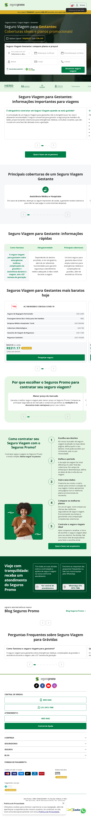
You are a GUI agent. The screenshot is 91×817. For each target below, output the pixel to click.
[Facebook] (42, 686)
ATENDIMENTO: (11, 713)
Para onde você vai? (18, 52)
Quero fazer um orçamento (45, 154)
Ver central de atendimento (47, 586)
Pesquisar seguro (45, 357)
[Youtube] (48, 686)
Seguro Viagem (23, 22)
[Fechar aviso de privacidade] (63, 803)
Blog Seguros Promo (75, 611)
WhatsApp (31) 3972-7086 (75, 586)
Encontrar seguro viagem (73, 69)
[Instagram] (54, 686)
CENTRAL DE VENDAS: (14, 694)
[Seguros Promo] (15, 6)
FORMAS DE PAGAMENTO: (16, 762)
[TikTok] (36, 686)
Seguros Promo (10, 22)
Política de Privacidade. (49, 812)
